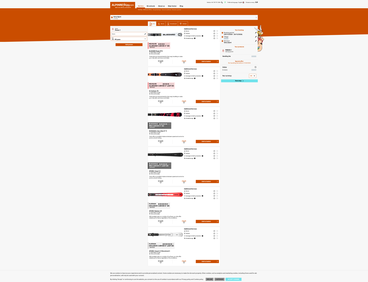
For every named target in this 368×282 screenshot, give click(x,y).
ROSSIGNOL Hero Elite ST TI (158, 131)
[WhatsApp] (225, 2)
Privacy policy (186, 279)
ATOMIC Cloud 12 (155, 171)
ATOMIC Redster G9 (155, 211)
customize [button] (219, 279)
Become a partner (176, 9)
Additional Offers (147, 9)
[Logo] (122, 4)
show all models (155, 54)
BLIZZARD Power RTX (156, 51)
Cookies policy (198, 279)
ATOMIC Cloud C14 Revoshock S (159, 251)
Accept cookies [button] (233, 279)
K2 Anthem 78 (153, 91)
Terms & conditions (167, 9)
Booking (140, 9)
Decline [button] (209, 279)
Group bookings (157, 9)
